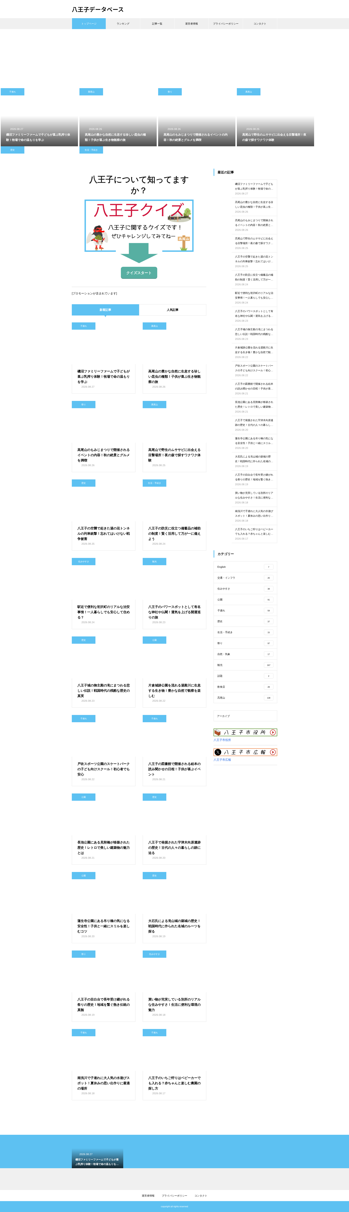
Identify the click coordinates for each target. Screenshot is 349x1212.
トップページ (89, 23)
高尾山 (91, 92)
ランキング (123, 23)
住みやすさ (83, 561)
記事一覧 (157, 23)
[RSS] (74, 1206)
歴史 (12, 150)
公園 (154, 640)
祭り (170, 92)
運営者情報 (191, 23)
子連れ (12, 92)
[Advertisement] (174, 56)
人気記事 (172, 309)
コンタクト (260, 23)
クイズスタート (139, 273)
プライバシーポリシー (225, 23)
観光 (154, 561)
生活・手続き (91, 150)
